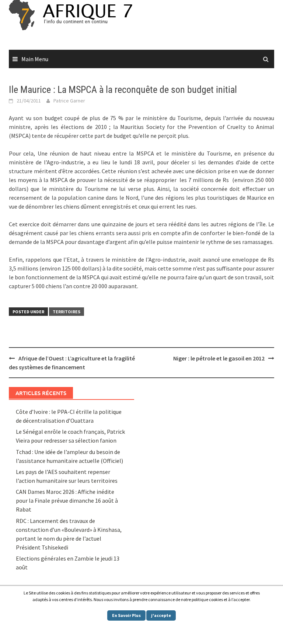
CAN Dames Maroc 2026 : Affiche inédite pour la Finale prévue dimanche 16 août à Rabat (67, 500)
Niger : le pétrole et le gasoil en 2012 (219, 358)
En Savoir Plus (126, 615)
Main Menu (34, 59)
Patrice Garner (69, 100)
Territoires (66, 311)
